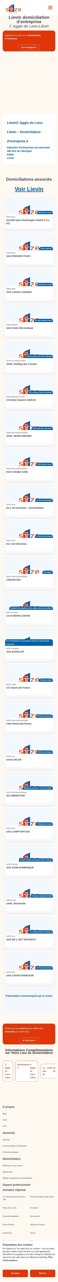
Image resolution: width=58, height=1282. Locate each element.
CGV (5, 1126)
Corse (32, 1233)
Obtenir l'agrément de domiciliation (17, 1178)
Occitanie (34, 1208)
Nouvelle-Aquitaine (11, 1216)
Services (6, 1140)
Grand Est (7, 1233)
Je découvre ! (29, 1040)
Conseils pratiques (10, 1152)
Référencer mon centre (13, 1165)
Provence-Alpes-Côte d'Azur (42, 1197)
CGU (5, 1120)
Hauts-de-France (37, 1224)
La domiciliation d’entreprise (15, 1146)
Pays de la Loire (9, 1208)
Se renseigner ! (29, 47)
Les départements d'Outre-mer (14, 1198)
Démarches (8, 1172)
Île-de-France (8, 1224)
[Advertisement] (29, 83)
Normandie (35, 1216)
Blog (4, 1114)
